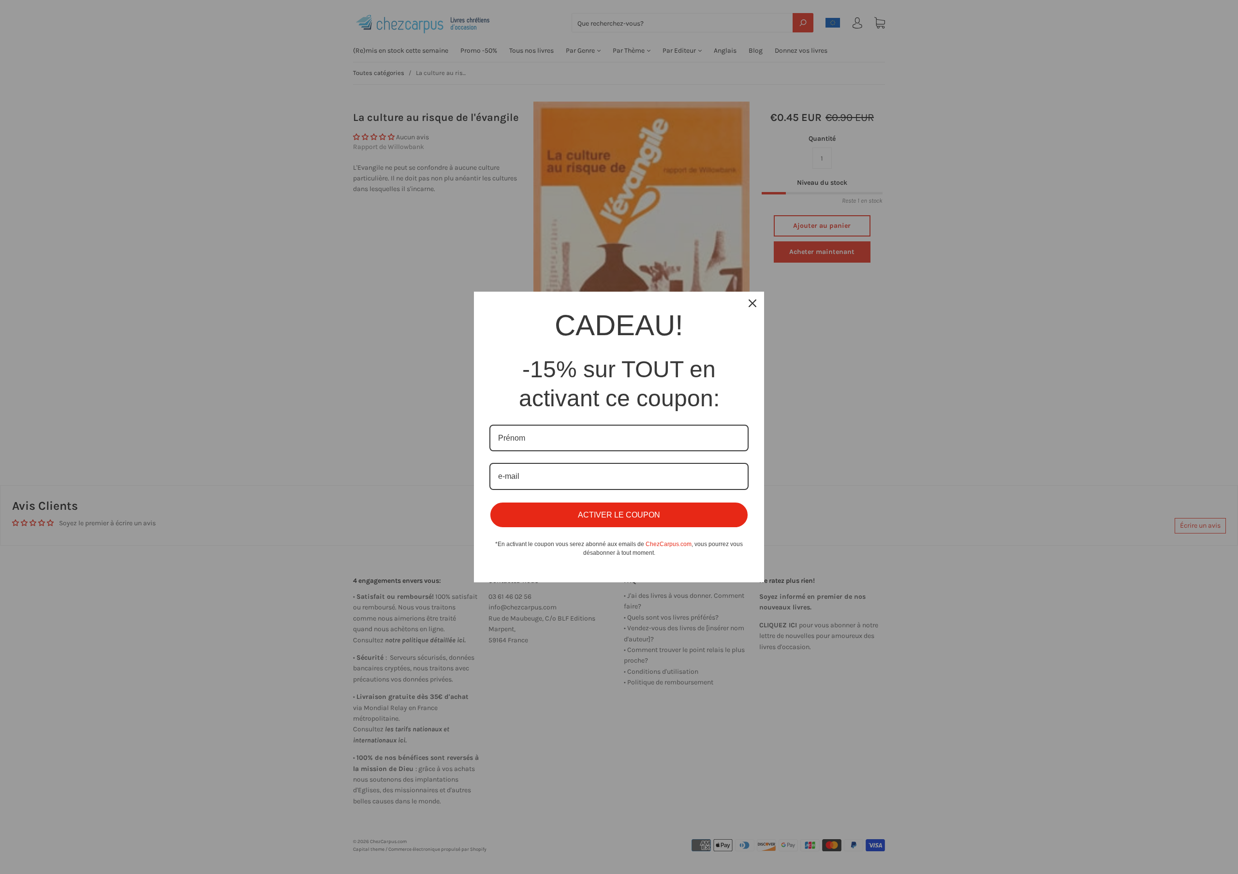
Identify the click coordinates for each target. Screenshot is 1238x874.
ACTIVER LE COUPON (619, 515)
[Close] (752, 303)
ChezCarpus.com (669, 544)
